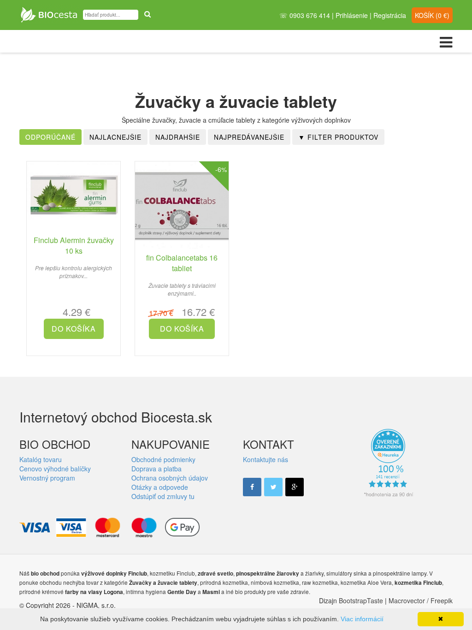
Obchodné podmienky (163, 459)
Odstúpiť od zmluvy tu (163, 496)
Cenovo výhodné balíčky (55, 468)
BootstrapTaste (361, 600)
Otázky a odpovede (159, 487)
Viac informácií (362, 619)
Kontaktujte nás (265, 459)
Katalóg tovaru (40, 459)
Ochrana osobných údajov (169, 477)
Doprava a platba (156, 468)
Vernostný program (47, 477)
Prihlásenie (352, 15)
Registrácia (389, 15)
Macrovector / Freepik (421, 600)
